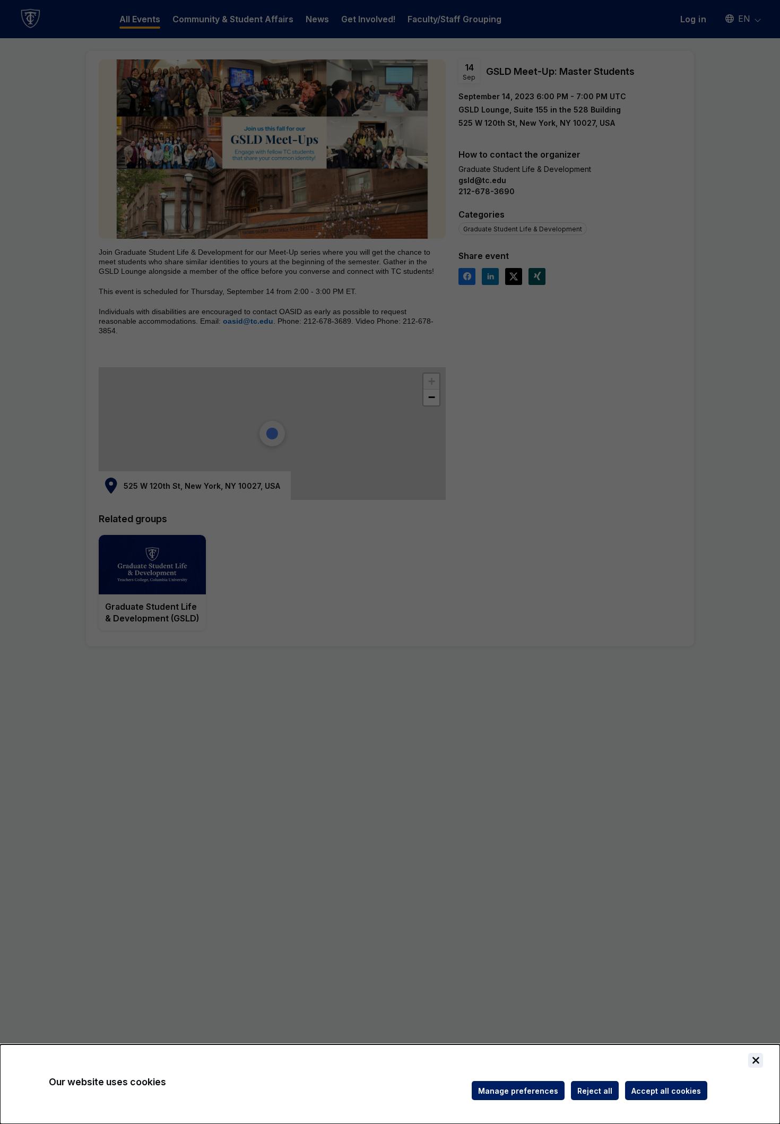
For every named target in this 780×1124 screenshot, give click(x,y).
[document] (390, 1084)
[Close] (755, 1060)
